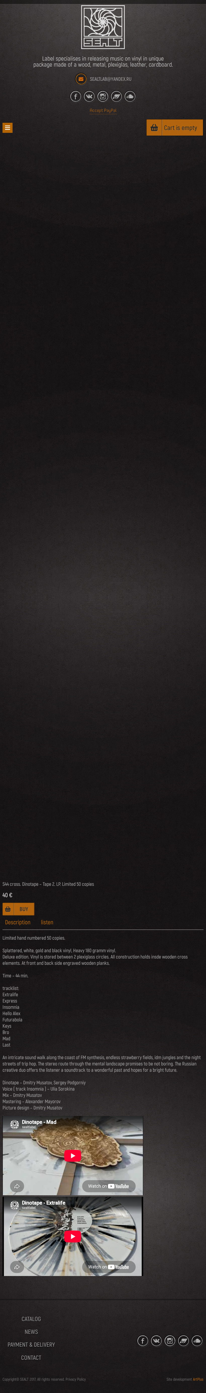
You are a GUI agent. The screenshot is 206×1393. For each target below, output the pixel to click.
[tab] (18, 923)
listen (47, 922)
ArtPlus (198, 1379)
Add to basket (18, 909)
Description (17, 922)
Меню (8, 128)
